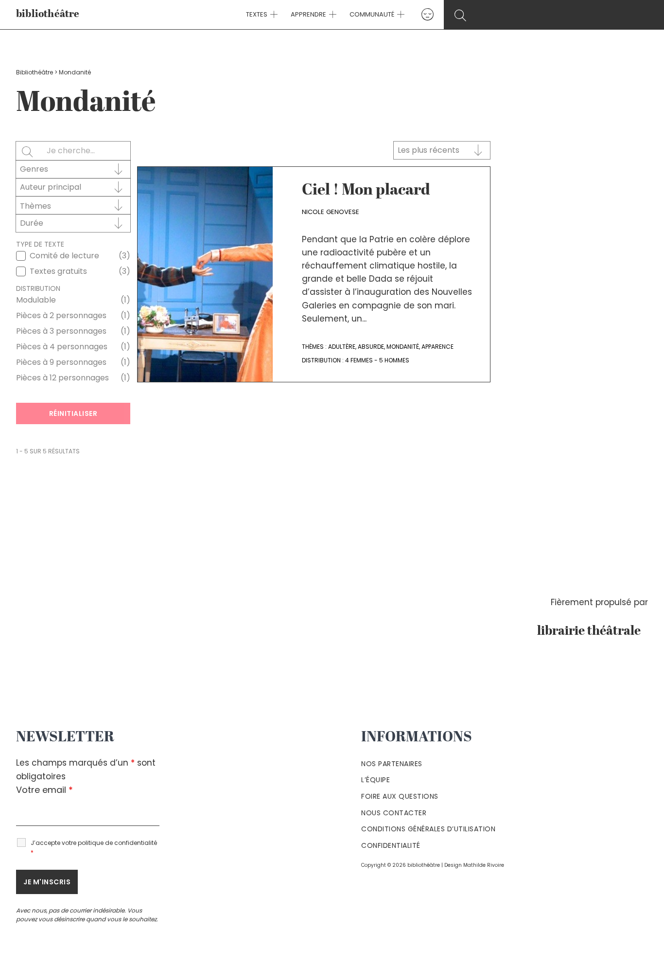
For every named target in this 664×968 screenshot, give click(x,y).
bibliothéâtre (48, 14)
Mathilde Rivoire (483, 865)
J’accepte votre (94, 848)
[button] (272, 14)
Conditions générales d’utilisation (428, 829)
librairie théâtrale (592, 631)
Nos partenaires (391, 764)
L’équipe (375, 780)
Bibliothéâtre (34, 72)
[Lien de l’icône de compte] (427, 14)
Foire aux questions (399, 796)
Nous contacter (393, 813)
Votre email (44, 790)
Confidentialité (390, 845)
